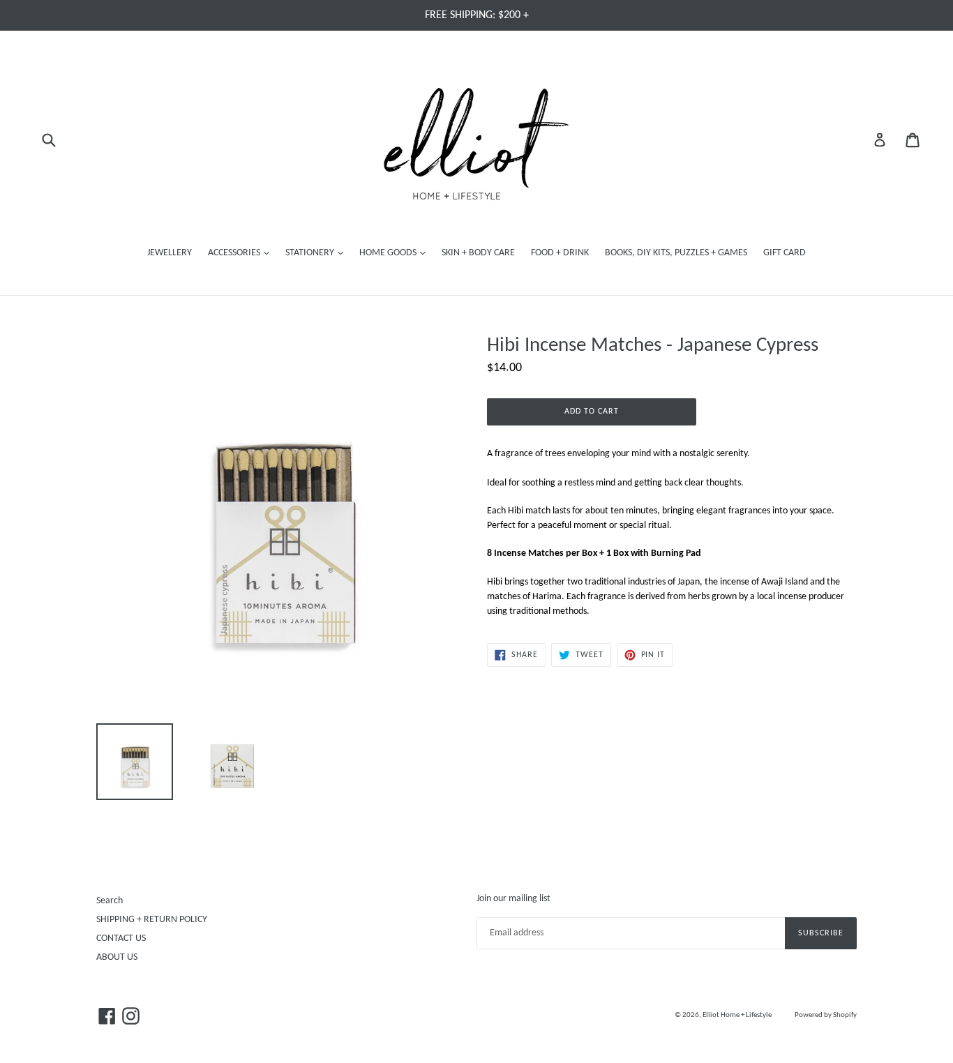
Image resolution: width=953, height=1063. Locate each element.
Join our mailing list (513, 899)
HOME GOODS (396, 252)
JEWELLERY (169, 253)
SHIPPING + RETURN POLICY (151, 919)
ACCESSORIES (242, 252)
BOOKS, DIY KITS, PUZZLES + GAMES (676, 253)
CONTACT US (121, 938)
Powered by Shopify (826, 1015)
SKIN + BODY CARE (478, 253)
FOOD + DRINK (560, 253)
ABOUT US (116, 957)
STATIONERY (317, 252)
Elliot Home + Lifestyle (737, 1015)
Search (109, 901)
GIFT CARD (784, 253)
